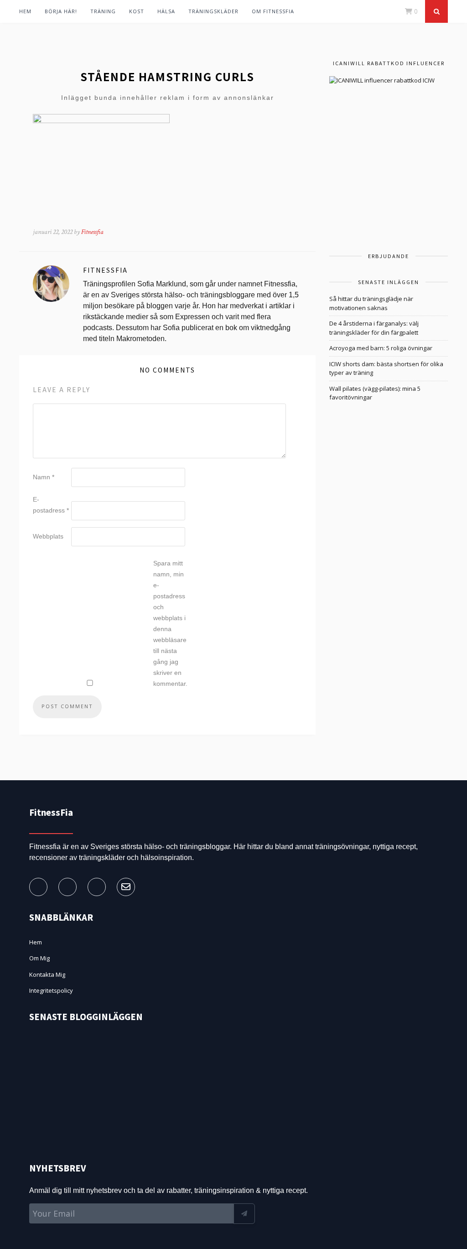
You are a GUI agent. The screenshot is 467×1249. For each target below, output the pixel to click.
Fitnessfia (92, 232)
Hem (25, 11)
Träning (103, 11)
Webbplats (48, 536)
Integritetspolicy (51, 990)
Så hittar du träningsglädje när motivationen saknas (371, 303)
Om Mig (39, 958)
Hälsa (166, 11)
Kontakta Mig (47, 974)
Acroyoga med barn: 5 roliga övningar (380, 348)
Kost (136, 11)
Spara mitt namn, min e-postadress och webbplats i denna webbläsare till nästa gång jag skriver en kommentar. (170, 623)
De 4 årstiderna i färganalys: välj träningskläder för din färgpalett (374, 328)
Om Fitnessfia (273, 11)
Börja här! (61, 11)
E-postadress (51, 505)
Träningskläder (213, 11)
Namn (43, 477)
